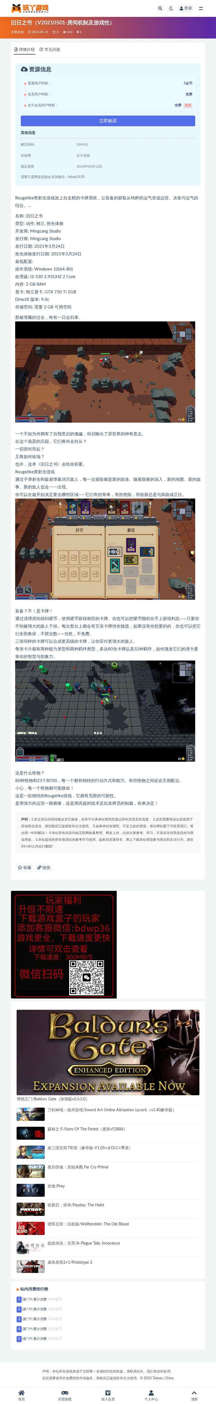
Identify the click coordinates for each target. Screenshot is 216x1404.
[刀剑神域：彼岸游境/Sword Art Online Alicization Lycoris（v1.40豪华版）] (31, 1114)
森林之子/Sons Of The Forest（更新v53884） (87, 1129)
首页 (21, 1399)
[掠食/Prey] (31, 1190)
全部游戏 (17, 32)
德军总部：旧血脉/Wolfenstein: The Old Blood (88, 1224)
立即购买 (108, 121)
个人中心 (151, 1399)
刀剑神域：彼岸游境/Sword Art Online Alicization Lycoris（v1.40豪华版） (112, 1110)
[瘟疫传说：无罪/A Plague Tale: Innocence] (31, 1247)
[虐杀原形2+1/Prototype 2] (31, 1266)
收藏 (26, 868)
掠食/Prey (56, 1186)
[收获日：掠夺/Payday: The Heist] (31, 1209)
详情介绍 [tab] (27, 50)
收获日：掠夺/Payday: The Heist (76, 1205)
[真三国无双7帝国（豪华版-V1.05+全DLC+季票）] (31, 1152)
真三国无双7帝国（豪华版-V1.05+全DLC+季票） (90, 1148)
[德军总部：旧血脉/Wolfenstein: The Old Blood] (31, 1228)
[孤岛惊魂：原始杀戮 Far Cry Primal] (31, 1171)
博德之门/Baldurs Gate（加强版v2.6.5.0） (53, 1099)
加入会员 (108, 1399)
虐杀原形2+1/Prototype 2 (70, 1263)
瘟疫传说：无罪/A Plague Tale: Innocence (84, 1243)
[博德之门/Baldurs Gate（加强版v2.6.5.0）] (108, 1052)
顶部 (194, 1399)
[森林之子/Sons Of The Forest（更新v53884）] (31, 1133)
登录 (188, 8)
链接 (45, 868)
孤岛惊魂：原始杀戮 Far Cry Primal (78, 1167)
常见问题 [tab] (52, 50)
